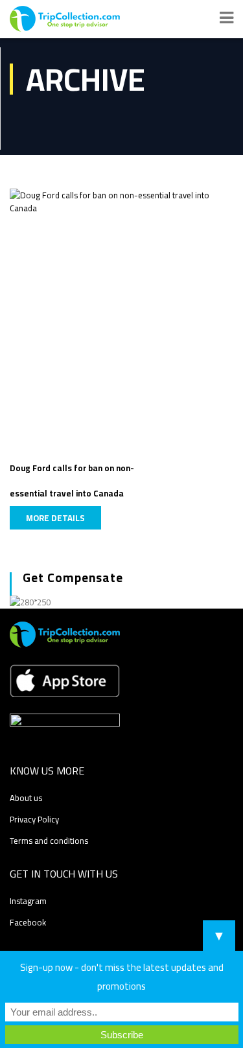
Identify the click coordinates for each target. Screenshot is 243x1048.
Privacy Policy (34, 819)
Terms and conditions (49, 840)
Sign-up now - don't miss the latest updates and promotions (122, 977)
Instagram (28, 901)
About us (26, 798)
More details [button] (55, 518)
